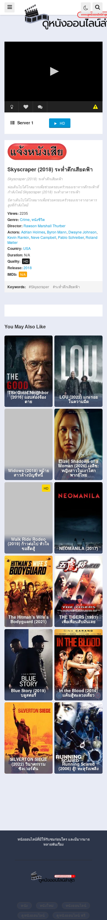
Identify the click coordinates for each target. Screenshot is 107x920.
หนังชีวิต (38, 219)
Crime (25, 219)
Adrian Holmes (33, 231)
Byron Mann (57, 231)
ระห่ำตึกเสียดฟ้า (67, 286)
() (40, 106)
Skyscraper (40, 286)
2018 (27, 267)
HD (62, 123)
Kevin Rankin (18, 237)
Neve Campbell (43, 237)
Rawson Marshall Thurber (44, 225)
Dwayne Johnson (82, 231)
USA (27, 248)
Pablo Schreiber (71, 237)
